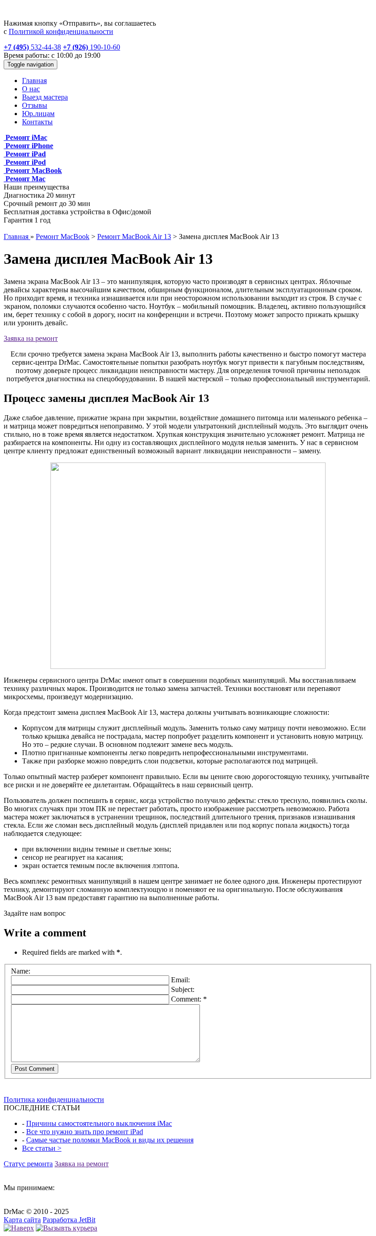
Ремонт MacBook (62, 236)
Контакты (37, 122)
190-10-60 (91, 47)
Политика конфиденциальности (54, 1099)
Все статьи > (41, 1148)
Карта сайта (22, 1220)
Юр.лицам (38, 113)
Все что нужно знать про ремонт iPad (84, 1132)
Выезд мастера (45, 97)
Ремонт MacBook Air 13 (134, 236)
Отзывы (34, 105)
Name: (20, 971)
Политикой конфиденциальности (61, 31)
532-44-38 (32, 47)
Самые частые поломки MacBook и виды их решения (110, 1140)
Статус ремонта (28, 1164)
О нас (31, 89)
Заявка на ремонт (31, 338)
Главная (34, 80)
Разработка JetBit (69, 1220)
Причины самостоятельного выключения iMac (99, 1123)
